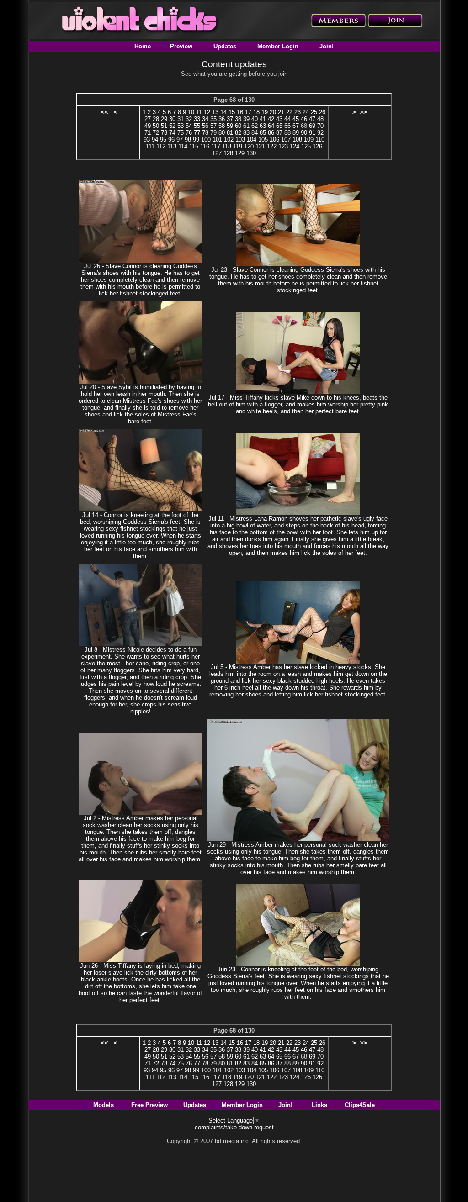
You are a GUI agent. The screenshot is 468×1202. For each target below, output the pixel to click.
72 (156, 132)
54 (189, 125)
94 (155, 139)
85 (263, 132)
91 (312, 132)
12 (207, 112)
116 (204, 146)
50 (156, 125)
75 (180, 132)
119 (237, 146)
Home (142, 46)
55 (197, 125)
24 (306, 112)
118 (226, 146)
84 (254, 132)
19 (264, 112)
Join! (326, 46)
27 (147, 119)
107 (286, 139)
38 (238, 119)
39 (246, 119)
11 (199, 112)
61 (246, 125)
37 (230, 119)
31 (180, 119)
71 (147, 132)
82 (238, 132)
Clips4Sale (360, 1105)
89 (295, 132)
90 (304, 132)
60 (238, 125)
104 (251, 139)
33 (197, 119)
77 (197, 132)
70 (320, 125)
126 (317, 146)
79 (213, 132)
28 (156, 119)
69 (312, 125)
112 (160, 146)
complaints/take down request (234, 1127)
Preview (181, 46)
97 (179, 139)
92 (320, 132)
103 (240, 139)
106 (274, 139)
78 (205, 132)
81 (230, 132)
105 (263, 139)
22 (289, 112)
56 (205, 125)
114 (182, 146)
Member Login (277, 46)
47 (312, 119)
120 (249, 146)
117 (215, 146)
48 (320, 119)
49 (147, 125)
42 (271, 119)
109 (309, 139)
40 (254, 119)
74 (172, 132)
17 (248, 112)
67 (295, 125)
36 (221, 119)
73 (164, 132)
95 (163, 139)
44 (287, 119)
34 (205, 119)
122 (272, 146)
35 (213, 119)
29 (164, 119)
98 (188, 139)
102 (229, 139)
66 (287, 125)
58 (221, 125)
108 (297, 139)
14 (223, 112)
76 (189, 132)
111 (150, 146)
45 (295, 119)
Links (319, 1105)
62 (254, 125)
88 (287, 132)
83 (246, 132)
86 (271, 132)
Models (103, 1105)
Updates (224, 46)
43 (279, 119)
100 (206, 139)
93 (147, 139)
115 (193, 146)
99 (196, 139)
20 (273, 112)
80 (221, 132)
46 (304, 119)
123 (283, 146)
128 (228, 153)
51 (164, 125)
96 (171, 139)
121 (260, 146)
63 (263, 125)
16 (240, 112)
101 (217, 139)
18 (256, 112)
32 (189, 119)
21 (281, 112)
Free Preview (149, 1105)
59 (230, 125)
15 (232, 112)
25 (314, 112)
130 (251, 153)
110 (319, 139)
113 (171, 146)
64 (271, 125)
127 (217, 153)
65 (279, 125)
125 (306, 146)
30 (172, 119)
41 (263, 119)
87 (279, 132)
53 (180, 125)
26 (322, 112)
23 (297, 112)
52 (172, 125)
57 (213, 125)
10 (191, 112)
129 (240, 153)
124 (294, 146)
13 (215, 112)
